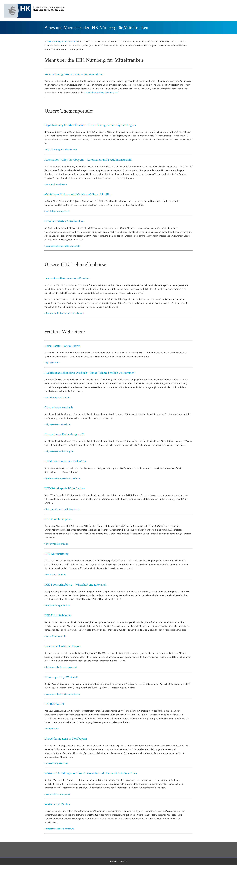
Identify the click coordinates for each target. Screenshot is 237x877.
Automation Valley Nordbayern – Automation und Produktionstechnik (88, 159)
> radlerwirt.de (51, 728)
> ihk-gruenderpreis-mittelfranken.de (62, 509)
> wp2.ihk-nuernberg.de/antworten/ (101, 92)
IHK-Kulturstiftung (56, 553)
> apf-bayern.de (51, 362)
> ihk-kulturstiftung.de (55, 574)
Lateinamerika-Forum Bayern (62, 646)
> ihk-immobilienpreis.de (56, 543)
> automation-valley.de (55, 184)
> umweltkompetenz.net (56, 763)
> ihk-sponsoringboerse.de (57, 605)
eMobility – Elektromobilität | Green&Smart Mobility (77, 194)
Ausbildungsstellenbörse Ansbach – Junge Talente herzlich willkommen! (89, 372)
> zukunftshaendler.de (55, 636)
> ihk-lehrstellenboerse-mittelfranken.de (64, 313)
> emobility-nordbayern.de (57, 211)
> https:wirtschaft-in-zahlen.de (59, 828)
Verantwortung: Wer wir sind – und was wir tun (74, 74)
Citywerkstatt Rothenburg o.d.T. (64, 434)
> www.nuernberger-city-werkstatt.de (62, 694)
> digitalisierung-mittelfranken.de (60, 149)
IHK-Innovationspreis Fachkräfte (65, 461)
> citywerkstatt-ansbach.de (57, 424)
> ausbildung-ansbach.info (57, 397)
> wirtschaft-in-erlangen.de (57, 794)
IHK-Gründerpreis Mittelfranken (64, 488)
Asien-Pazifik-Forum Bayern (62, 345)
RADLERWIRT (54, 704)
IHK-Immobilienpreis (57, 519)
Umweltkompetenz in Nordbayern (65, 738)
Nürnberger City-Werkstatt (61, 677)
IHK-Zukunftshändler (58, 615)
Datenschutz (114, 861)
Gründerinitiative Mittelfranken (64, 221)
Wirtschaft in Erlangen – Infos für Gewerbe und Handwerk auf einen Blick (90, 773)
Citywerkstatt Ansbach (58, 407)
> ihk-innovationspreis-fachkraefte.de (62, 478)
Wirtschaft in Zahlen (57, 804)
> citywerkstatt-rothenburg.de (58, 451)
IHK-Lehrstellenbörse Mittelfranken (66, 278)
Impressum (123, 861)
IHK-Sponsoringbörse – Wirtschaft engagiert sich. (75, 584)
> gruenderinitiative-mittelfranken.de (62, 246)
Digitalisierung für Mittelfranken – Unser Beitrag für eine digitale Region (90, 125)
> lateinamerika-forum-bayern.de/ (61, 667)
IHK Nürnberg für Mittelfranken (63, 41)
